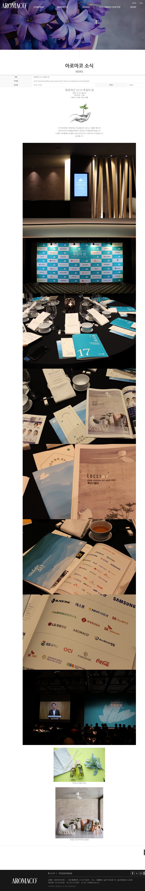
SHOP (133, 7)
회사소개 (51, 873)
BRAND (86, 7)
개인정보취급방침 (65, 873)
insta (141, 873)
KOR (134, 3)
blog (137, 873)
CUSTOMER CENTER (109, 7)
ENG (141, 3)
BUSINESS (62, 7)
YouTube (132, 873)
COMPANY (39, 7)
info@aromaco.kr (93, 882)
